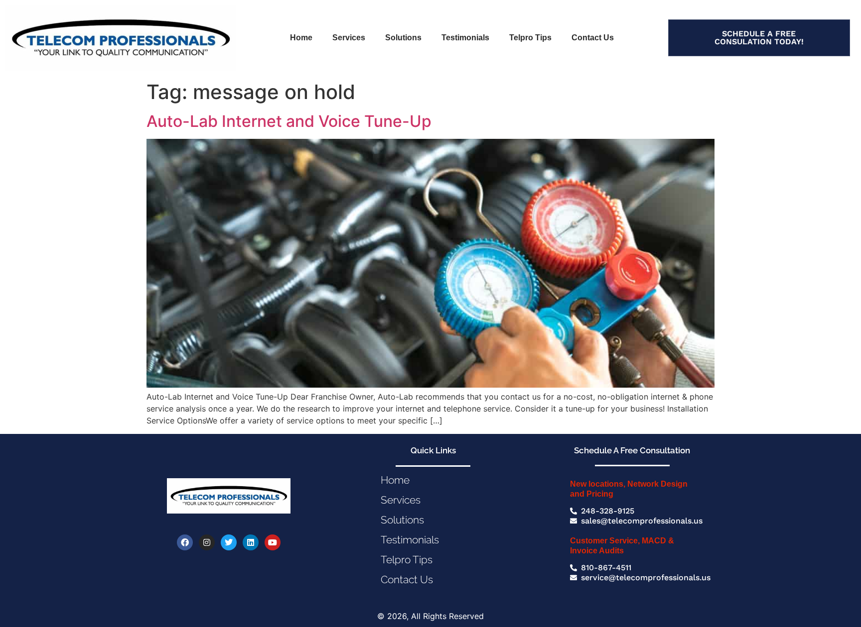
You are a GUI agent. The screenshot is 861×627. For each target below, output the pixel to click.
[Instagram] (207, 542)
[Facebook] (185, 542)
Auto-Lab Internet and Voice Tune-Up (288, 121)
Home (301, 37)
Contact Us (593, 37)
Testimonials (465, 37)
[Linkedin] (251, 542)
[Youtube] (273, 542)
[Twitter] (229, 542)
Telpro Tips (530, 37)
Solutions (403, 37)
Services (348, 37)
